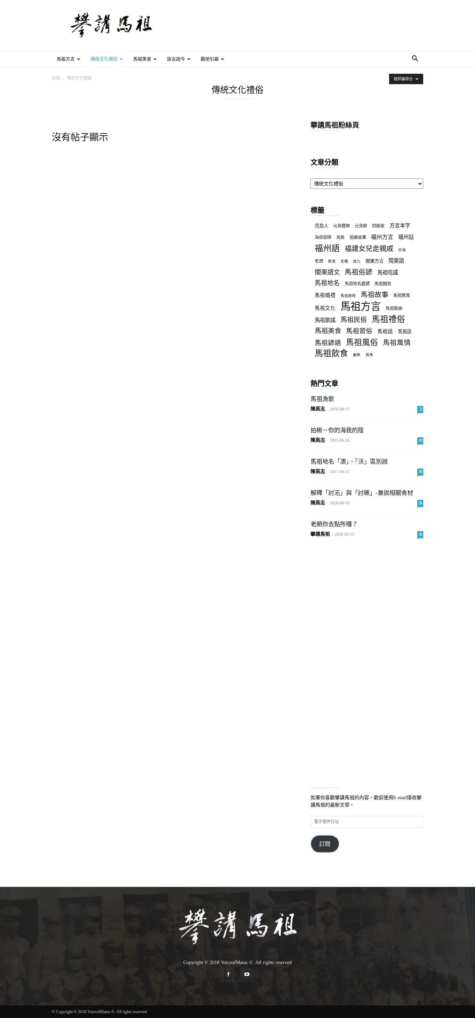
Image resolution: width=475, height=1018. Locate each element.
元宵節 (361, 226)
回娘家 (378, 226)
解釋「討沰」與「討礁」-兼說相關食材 (362, 493)
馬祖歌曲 (394, 308)
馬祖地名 (327, 283)
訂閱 (324, 844)
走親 (344, 261)
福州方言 (382, 237)
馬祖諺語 (328, 342)
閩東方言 (374, 261)
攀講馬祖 (320, 534)
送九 (357, 261)
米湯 (402, 250)
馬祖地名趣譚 (357, 283)
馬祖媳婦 (348, 296)
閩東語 (396, 261)
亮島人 (321, 226)
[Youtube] (247, 975)
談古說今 (176, 59)
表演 (332, 261)
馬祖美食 (142, 59)
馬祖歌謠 (325, 320)
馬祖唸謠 (387, 272)
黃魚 (369, 355)
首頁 (56, 78)
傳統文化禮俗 (104, 59)
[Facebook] (228, 975)
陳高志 (318, 408)
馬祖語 (404, 331)
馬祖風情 (397, 342)
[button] (414, 59)
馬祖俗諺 (358, 272)
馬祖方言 (66, 59)
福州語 (327, 248)
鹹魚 (357, 355)
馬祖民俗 (353, 319)
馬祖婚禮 (325, 295)
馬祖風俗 (362, 342)
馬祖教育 (401, 295)
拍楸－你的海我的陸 (337, 430)
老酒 (319, 261)
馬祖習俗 (359, 331)
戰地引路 (210, 59)
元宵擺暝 (341, 226)
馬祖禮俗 (388, 319)
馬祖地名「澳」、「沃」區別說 (349, 461)
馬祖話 (385, 331)
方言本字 (399, 226)
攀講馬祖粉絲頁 (335, 125)
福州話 (406, 237)
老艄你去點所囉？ (334, 524)
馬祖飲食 (331, 353)
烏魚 (340, 237)
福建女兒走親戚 (369, 249)
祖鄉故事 (357, 237)
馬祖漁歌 (322, 399)
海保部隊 (323, 237)
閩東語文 (327, 272)
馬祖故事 (374, 294)
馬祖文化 (325, 308)
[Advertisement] (296, 25)
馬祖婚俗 (383, 283)
